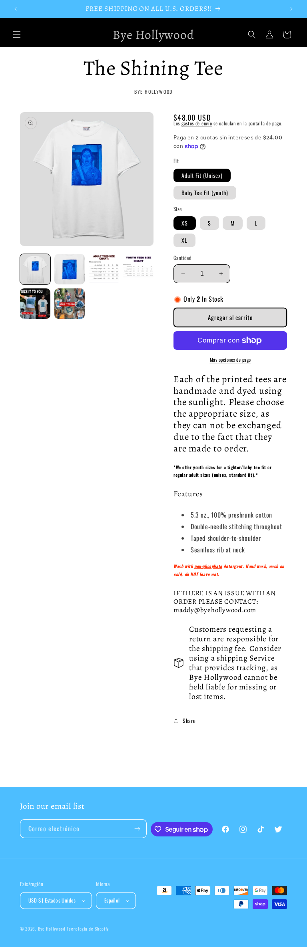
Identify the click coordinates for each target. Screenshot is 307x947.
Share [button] (189, 720)
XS (184, 223)
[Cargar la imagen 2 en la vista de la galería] (69, 269)
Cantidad (182, 258)
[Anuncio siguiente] (291, 9)
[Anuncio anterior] (15, 9)
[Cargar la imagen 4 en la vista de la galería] (138, 269)
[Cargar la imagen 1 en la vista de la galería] (35, 269)
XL (184, 240)
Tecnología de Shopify (88, 928)
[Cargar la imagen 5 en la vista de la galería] (35, 303)
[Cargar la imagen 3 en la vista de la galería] (104, 269)
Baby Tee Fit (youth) (204, 192)
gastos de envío (196, 123)
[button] (17, 34)
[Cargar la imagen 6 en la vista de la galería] (69, 303)
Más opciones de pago (230, 359)
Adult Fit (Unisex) (202, 175)
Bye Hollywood (52, 928)
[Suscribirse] (137, 828)
